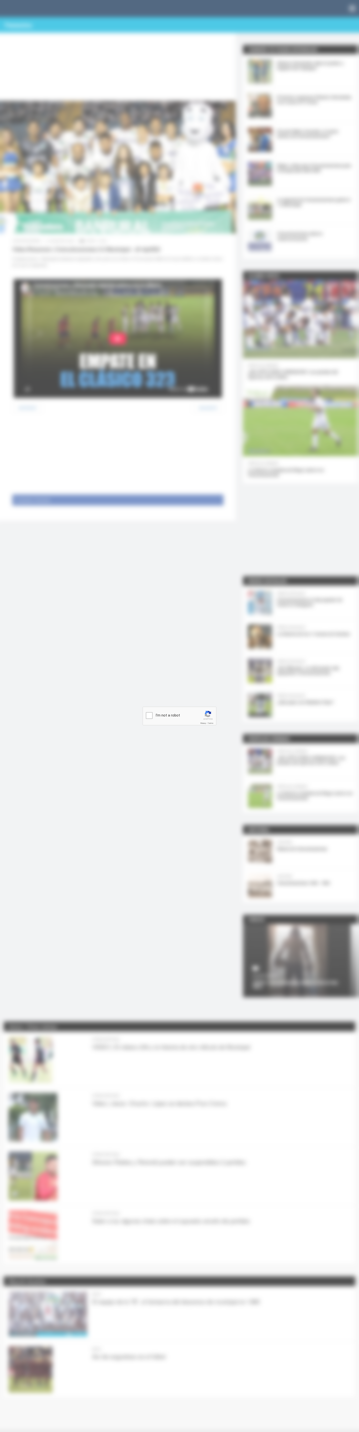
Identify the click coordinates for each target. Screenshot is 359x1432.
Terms (210, 723)
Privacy (203, 723)
